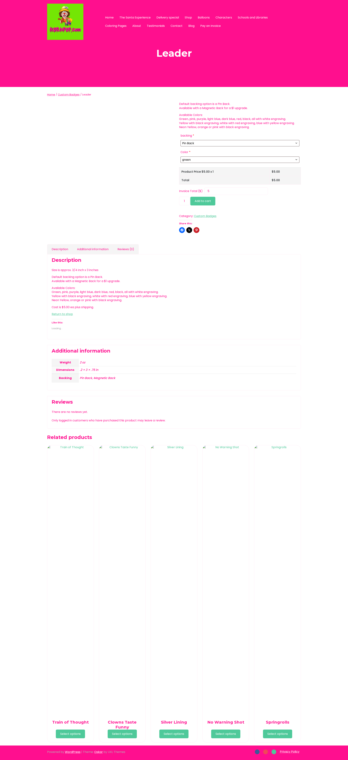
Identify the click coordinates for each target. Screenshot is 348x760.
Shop (188, 17)
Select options (70, 734)
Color (185, 152)
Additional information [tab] (93, 249)
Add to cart (203, 201)
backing (187, 136)
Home (109, 17)
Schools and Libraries (253, 17)
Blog (191, 26)
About (136, 26)
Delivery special (167, 17)
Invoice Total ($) (191, 191)
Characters (224, 17)
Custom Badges (69, 94)
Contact (177, 26)
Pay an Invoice (210, 26)
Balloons (204, 17)
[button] (292, 22)
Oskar (98, 752)
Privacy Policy (289, 751)
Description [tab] (60, 249)
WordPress (72, 752)
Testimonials (156, 26)
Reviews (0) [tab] (125, 249)
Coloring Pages (116, 26)
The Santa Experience (135, 17)
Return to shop (62, 314)
